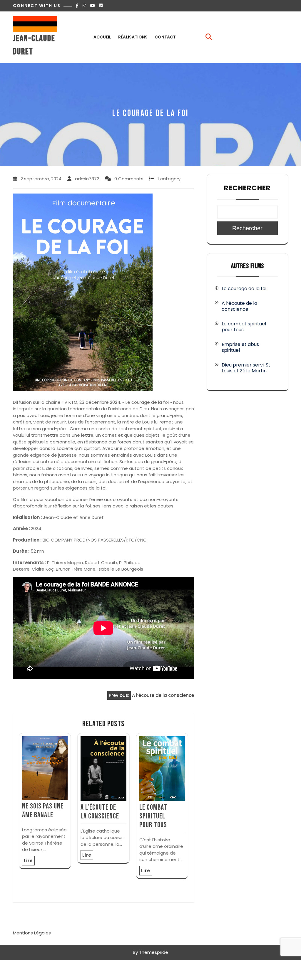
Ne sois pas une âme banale (42, 811)
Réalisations (133, 37)
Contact (165, 37)
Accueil (102, 37)
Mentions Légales (32, 933)
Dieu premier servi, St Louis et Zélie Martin (246, 368)
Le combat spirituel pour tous (153, 816)
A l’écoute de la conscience (100, 812)
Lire (28, 861)
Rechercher (247, 188)
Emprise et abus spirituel (240, 347)
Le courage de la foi (244, 288)
